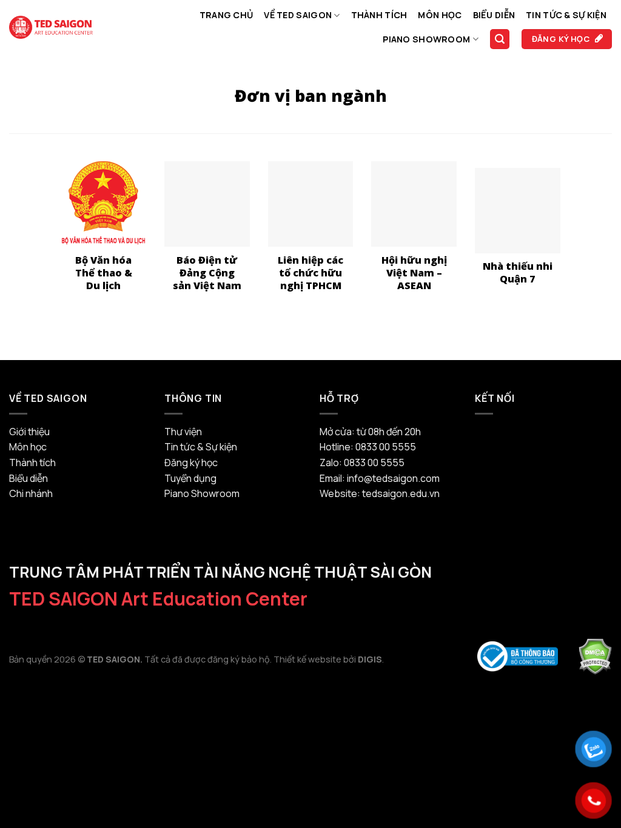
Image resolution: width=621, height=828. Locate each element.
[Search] (499, 39)
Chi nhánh (31, 493)
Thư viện (183, 431)
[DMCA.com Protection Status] (595, 655)
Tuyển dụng (190, 478)
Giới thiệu (29, 431)
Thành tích (379, 15)
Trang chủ (226, 15)
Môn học (440, 15)
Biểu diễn (494, 15)
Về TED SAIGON (298, 15)
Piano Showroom (426, 39)
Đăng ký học (191, 462)
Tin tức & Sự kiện (566, 15)
